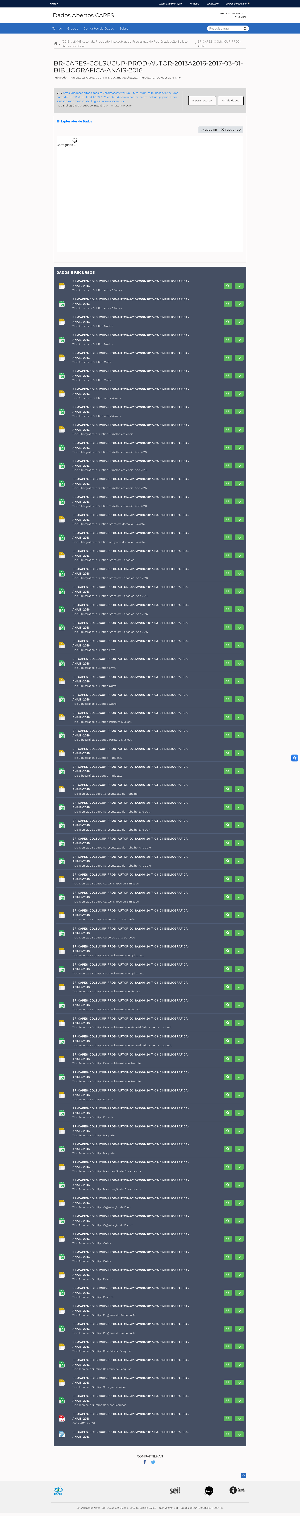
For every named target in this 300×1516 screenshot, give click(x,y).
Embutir (210, 129)
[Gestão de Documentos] (174, 1490)
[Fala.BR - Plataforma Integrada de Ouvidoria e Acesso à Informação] (208, 1491)
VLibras (242, 17)
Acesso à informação (170, 4)
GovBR (54, 3)
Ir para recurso (202, 100)
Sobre (123, 28)
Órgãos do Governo (236, 4)
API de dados (230, 100)
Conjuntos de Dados (99, 28)
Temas (57, 28)
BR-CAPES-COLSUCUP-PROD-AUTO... (219, 44)
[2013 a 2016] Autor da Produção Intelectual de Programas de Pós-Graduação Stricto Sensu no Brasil (125, 44)
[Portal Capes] (58, 1490)
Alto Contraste (234, 13)
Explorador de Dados (76, 121)
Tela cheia (232, 129)
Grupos (72, 28)
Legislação (213, 4)
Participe (194, 4)
